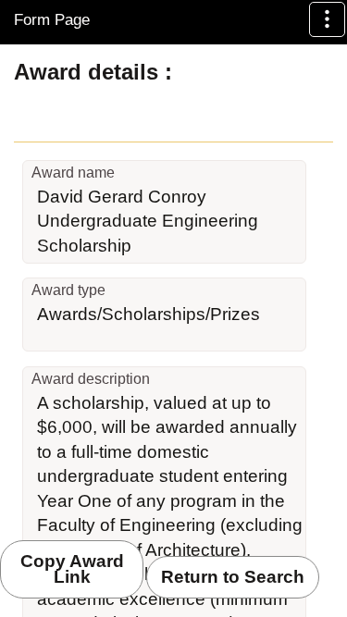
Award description (90, 379)
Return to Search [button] (232, 576)
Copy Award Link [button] (72, 569)
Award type (68, 290)
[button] (327, 19)
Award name (73, 172)
